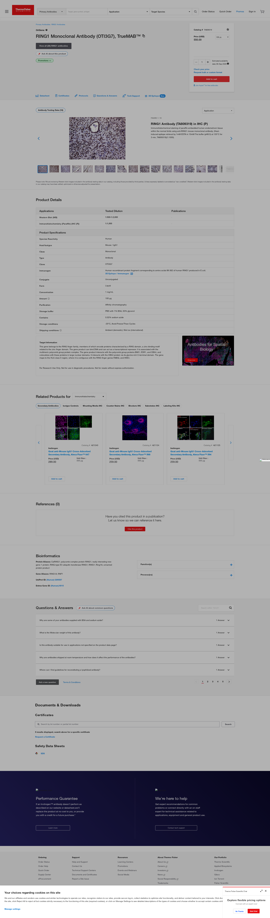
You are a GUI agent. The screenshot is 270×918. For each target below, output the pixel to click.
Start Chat (253, 911)
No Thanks (240, 911)
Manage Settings (12, 909)
